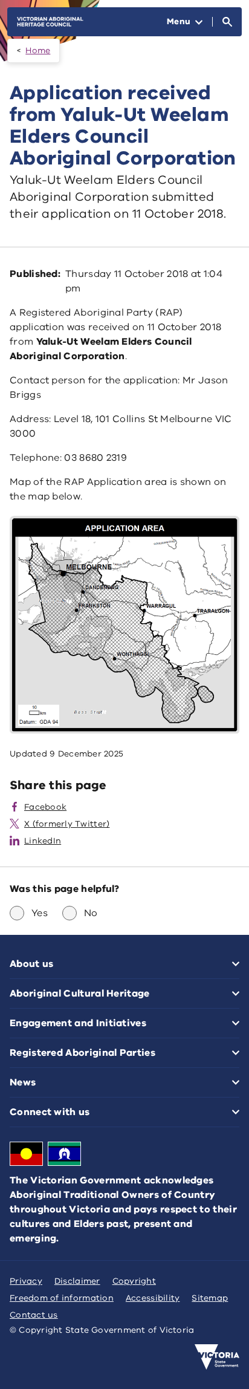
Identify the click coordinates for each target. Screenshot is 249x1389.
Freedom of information (62, 1298)
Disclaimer (77, 1281)
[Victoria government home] (217, 1357)
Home (37, 50)
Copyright (134, 1281)
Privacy (26, 1281)
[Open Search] (227, 21)
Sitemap (210, 1298)
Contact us (34, 1315)
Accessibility (153, 1298)
